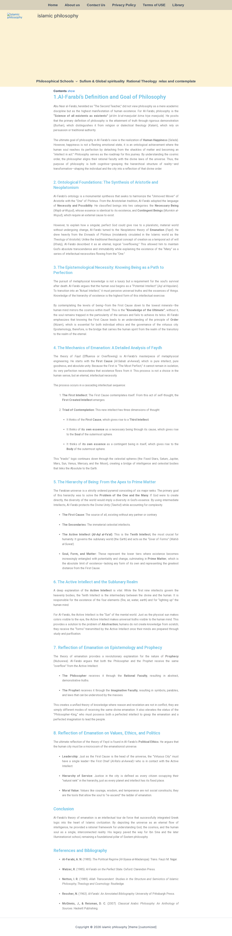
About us (72, 5)
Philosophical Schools (55, 81)
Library (178, 5)
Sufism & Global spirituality (102, 81)
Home (53, 5)
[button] (76, 81)
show (71, 91)
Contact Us (96, 5)
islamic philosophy (58, 15)
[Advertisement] (115, 48)
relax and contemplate (177, 81)
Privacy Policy (124, 5)
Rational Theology (142, 81)
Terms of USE (154, 5)
